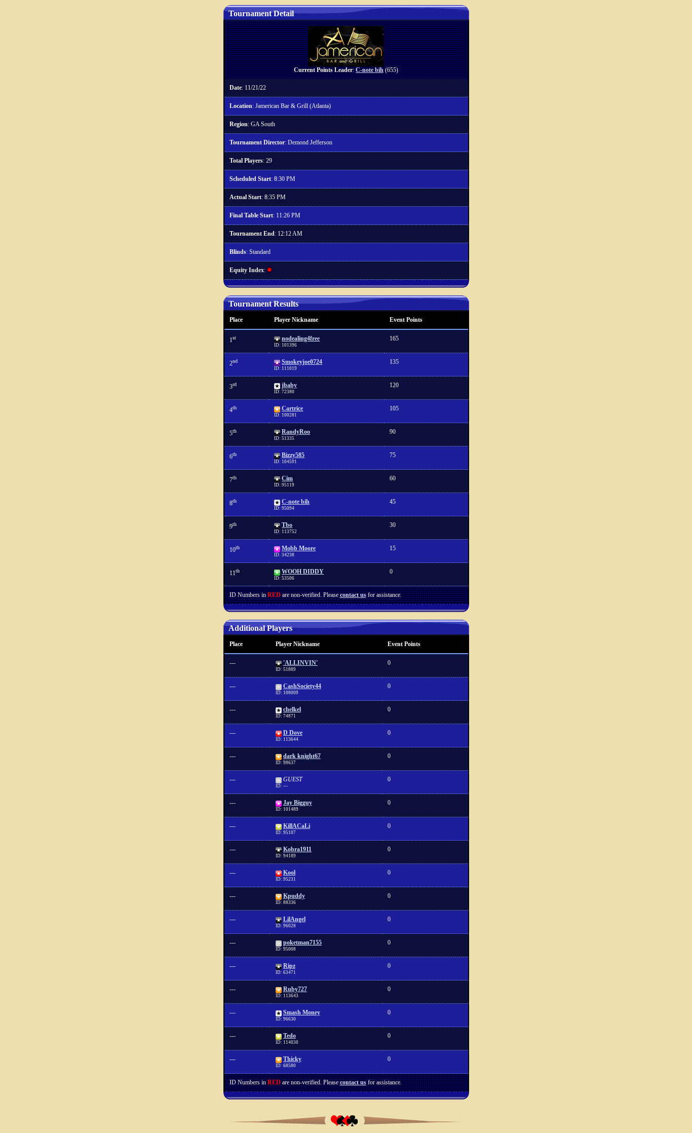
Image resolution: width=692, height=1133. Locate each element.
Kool (289, 872)
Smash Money (301, 1012)
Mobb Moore (299, 548)
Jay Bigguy (297, 802)
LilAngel (294, 919)
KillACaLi (296, 825)
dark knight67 (302, 756)
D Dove (292, 732)
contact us (353, 594)
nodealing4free (301, 338)
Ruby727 (295, 989)
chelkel (292, 709)
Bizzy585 (293, 455)
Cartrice (292, 408)
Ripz (289, 965)
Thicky (292, 1059)
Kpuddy (294, 895)
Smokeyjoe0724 (302, 361)
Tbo (287, 524)
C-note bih (369, 69)
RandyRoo (296, 431)
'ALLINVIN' (300, 662)
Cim (287, 478)
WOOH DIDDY (303, 571)
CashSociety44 (302, 686)
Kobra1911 (297, 849)
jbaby (289, 385)
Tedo (289, 1035)
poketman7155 (302, 942)
